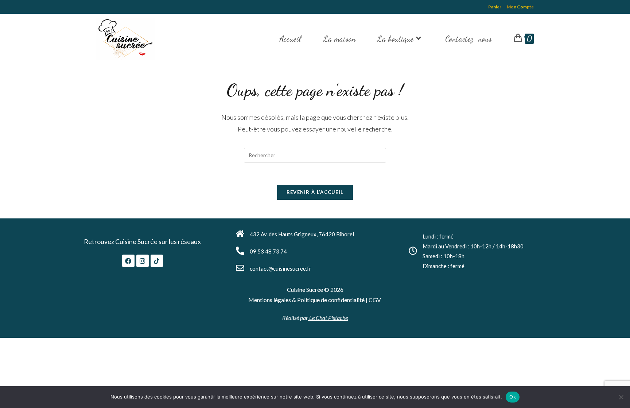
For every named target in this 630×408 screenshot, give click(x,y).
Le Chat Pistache (328, 317)
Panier (494, 6)
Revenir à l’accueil (315, 192)
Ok (512, 397)
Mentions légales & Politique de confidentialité (307, 299)
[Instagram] (142, 261)
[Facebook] (128, 261)
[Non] (621, 397)
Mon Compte (520, 6)
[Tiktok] (157, 261)
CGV (375, 299)
